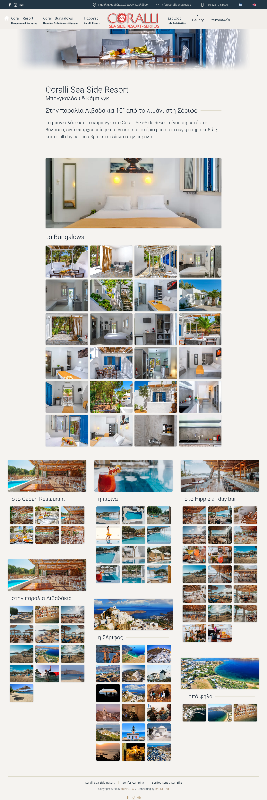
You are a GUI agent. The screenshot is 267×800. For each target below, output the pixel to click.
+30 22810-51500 (217, 4)
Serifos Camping (133, 782)
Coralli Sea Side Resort (100, 782)
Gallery (198, 20)
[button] (60, 20)
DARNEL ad (162, 788)
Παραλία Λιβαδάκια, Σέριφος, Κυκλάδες (123, 4)
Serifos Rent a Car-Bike (167, 782)
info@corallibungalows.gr (177, 4)
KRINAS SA (127, 788)
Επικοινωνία (220, 20)
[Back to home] (133, 20)
